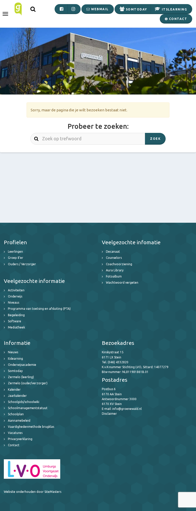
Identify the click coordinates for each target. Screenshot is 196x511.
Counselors (114, 257)
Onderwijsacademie (22, 364)
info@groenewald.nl (127, 408)
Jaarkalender (17, 395)
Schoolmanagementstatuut (27, 408)
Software (14, 321)
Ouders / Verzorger (22, 264)
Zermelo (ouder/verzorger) (27, 383)
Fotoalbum (114, 276)
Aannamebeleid (19, 420)
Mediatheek (16, 327)
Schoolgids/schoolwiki (23, 401)
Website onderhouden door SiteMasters (32, 491)
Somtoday (15, 370)
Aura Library (115, 270)
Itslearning (15, 358)
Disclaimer (109, 413)
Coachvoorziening (119, 264)
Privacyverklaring (20, 439)
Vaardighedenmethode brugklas (31, 426)
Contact (13, 445)
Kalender (14, 389)
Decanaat (113, 251)
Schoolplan (16, 414)
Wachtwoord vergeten (122, 282)
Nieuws (13, 352)
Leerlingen (15, 251)
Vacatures (15, 432)
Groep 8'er (15, 257)
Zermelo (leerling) (21, 377)
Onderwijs (15, 296)
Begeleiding (16, 315)
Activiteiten (16, 290)
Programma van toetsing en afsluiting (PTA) (39, 308)
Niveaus (13, 302)
